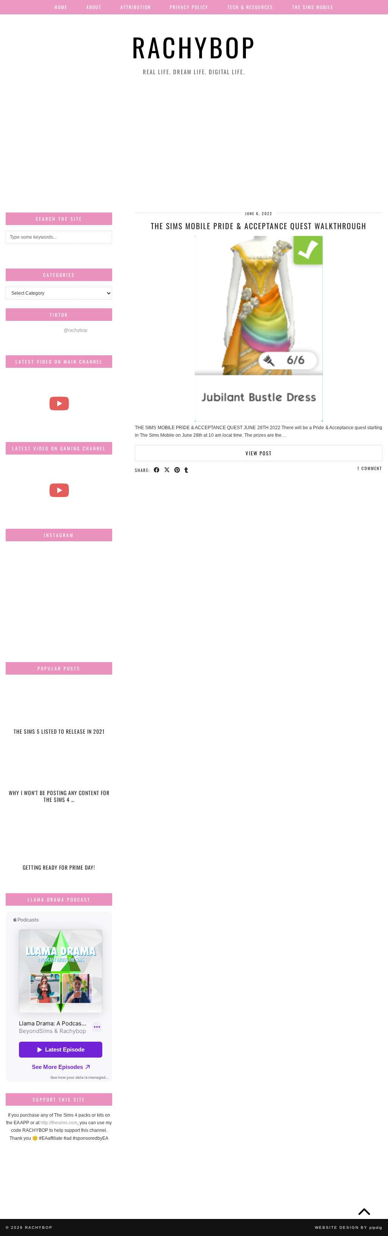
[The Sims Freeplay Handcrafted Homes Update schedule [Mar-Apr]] (59, 490)
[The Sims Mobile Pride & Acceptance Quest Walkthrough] (259, 420)
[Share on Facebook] (157, 470)
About (94, 7)
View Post (259, 453)
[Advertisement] (194, 144)
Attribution (135, 7)
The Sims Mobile (312, 7)
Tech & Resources (250, 7)
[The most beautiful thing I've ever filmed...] (59, 403)
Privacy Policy (189, 7)
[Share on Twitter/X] (167, 470)
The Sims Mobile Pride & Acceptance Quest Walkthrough (258, 225)
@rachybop (76, 330)
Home (61, 7)
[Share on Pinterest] (177, 470)
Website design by (348, 1227)
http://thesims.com (59, 1122)
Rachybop (194, 47)
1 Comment (369, 468)
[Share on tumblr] (187, 470)
